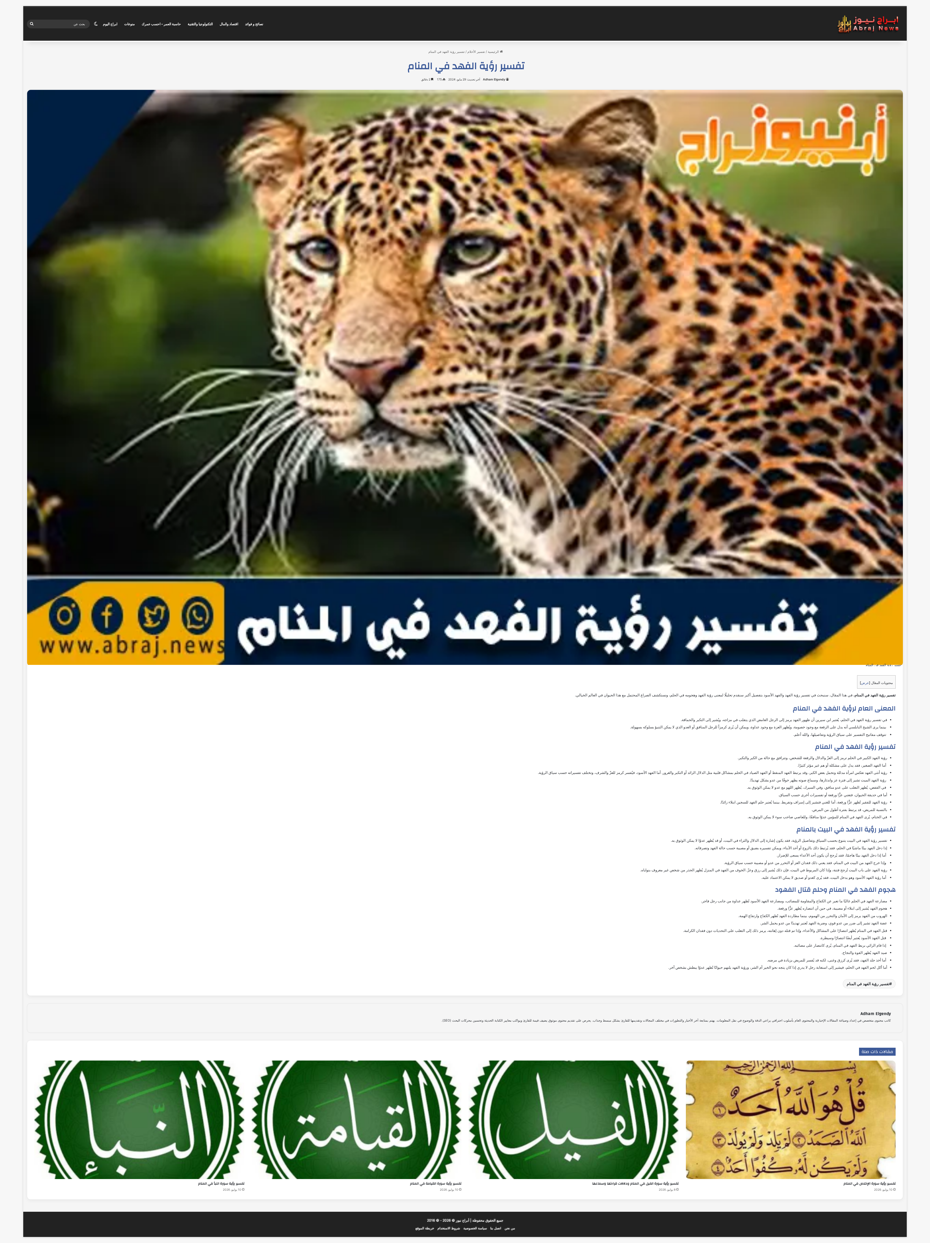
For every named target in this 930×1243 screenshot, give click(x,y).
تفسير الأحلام (476, 52)
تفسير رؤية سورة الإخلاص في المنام (869, 1183)
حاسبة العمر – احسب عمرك (161, 24)
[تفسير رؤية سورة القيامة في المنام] (357, 1120)
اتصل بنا (495, 1228)
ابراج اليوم (110, 24)
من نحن (509, 1228)
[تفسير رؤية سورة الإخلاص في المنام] (791, 1120)
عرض (865, 683)
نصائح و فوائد (254, 24)
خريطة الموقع (424, 1228)
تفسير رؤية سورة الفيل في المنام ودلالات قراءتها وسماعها (635, 1183)
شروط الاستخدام (448, 1228)
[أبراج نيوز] (868, 24)
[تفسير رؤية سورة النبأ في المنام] (139, 1120)
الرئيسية (494, 52)
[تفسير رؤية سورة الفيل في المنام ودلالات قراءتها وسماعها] (574, 1120)
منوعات (129, 24)
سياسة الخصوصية (475, 1228)
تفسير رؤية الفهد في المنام (868, 983)
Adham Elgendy (494, 79)
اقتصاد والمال (229, 24)
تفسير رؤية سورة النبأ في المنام (221, 1183)
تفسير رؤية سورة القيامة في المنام (435, 1183)
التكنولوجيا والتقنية (200, 24)
